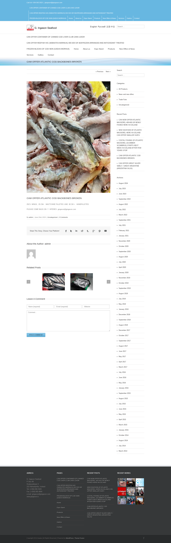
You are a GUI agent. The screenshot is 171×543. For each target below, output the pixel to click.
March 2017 (123, 367)
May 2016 (122, 383)
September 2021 (125, 220)
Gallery (129, 18)
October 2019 (123, 283)
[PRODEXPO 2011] (121, 500)
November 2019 (124, 278)
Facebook (66, 231)
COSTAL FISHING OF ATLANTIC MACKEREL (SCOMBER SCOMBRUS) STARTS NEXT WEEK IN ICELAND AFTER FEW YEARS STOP (130, 145)
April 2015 (122, 419)
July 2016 (122, 372)
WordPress (69, 538)
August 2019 (123, 293)
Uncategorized (52, 217)
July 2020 (122, 262)
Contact (136, 18)
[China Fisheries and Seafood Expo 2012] (121, 491)
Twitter (71, 231)
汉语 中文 (110, 27)
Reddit (82, 231)
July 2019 (122, 299)
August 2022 (123, 204)
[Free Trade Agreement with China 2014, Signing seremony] (130, 500)
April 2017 (122, 362)
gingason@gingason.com (53, 2)
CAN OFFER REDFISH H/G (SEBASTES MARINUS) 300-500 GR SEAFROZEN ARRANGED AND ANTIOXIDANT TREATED (71, 13)
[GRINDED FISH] (121, 482)
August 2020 (123, 257)
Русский (101, 27)
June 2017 (122, 351)
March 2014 (123, 451)
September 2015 (125, 393)
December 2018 (124, 314)
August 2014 (123, 440)
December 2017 (124, 330)
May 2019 (122, 304)
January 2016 (123, 388)
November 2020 (124, 241)
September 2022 (125, 199)
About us (78, 18)
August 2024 (123, 183)
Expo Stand (88, 18)
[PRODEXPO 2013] (139, 491)
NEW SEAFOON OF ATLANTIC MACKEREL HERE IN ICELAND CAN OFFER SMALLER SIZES (129, 132)
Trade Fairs (123, 99)
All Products (123, 89)
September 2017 (125, 341)
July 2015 (122, 404)
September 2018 (125, 320)
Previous (100, 71)
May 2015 (122, 414)
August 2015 (123, 398)
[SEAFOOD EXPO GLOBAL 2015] (130, 482)
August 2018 (123, 325)
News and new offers (126, 94)
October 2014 (123, 435)
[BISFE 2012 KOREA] (139, 482)
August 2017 (123, 346)
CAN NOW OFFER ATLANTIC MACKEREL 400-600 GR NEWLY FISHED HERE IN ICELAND (129, 122)
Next (107, 71)
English (93, 27)
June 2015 (122, 409)
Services (121, 18)
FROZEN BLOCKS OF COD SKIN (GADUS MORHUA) (48, 18)
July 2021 (122, 225)
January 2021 (123, 236)
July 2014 (122, 446)
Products (97, 18)
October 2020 (123, 246)
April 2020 (122, 267)
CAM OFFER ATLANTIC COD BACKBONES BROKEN (54, 198)
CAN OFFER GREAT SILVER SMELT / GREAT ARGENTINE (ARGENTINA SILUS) (128, 165)
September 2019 (125, 288)
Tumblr (88, 231)
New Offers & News (109, 18)
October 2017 (123, 335)
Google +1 (93, 231)
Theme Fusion (79, 538)
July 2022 (122, 209)
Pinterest (100, 231)
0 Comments (63, 217)
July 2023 (122, 188)
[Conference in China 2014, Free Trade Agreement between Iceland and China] (139, 500)
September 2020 (125, 251)
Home (71, 18)
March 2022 (123, 215)
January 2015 (123, 430)
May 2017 (122, 356)
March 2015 (123, 425)
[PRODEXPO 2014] (130, 491)
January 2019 (123, 309)
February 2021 (124, 230)
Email (105, 231)
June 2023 (122, 194)
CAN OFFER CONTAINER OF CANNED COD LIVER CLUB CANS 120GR (54, 8)
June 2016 (122, 377)
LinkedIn (76, 231)
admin (31, 217)
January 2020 (123, 272)
